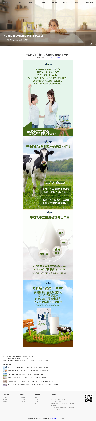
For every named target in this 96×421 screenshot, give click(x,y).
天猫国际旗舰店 (89, 2)
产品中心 (42, 2)
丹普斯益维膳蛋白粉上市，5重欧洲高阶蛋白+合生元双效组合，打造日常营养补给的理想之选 (31, 381)
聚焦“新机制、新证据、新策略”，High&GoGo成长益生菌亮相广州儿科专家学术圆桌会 (29, 370)
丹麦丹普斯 (67, 418)
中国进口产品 (22, 397)
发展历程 (5, 401)
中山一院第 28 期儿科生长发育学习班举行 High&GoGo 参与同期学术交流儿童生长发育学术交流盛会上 (33, 384)
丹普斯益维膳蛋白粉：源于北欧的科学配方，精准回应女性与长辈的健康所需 (27, 377)
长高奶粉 (59, 57)
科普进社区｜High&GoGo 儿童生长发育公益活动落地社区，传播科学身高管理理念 (28, 360)
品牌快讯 (37, 397)
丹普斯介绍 (30, 2)
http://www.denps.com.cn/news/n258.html (21, 356)
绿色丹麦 (37, 403)
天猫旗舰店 (76, 2)
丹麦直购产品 (22, 401)
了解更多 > (90, 43)
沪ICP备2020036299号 (54, 418)
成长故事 (37, 401)
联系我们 (65, 2)
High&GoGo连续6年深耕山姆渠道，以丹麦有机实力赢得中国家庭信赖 (25, 374)
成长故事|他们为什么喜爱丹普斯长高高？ (18, 358)
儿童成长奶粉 (53, 57)
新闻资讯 (54, 2)
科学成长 (37, 399)
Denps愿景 (5, 399)
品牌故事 (5, 397)
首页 (20, 2)
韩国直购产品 (22, 399)
